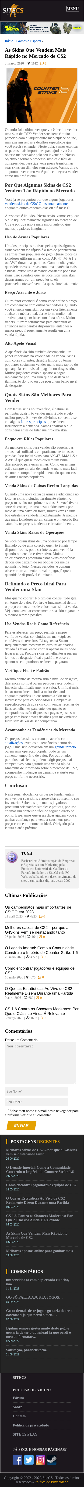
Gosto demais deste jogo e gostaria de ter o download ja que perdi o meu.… (39, 1313)
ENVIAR (21, 1125)
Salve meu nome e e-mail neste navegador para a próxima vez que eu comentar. (42, 1113)
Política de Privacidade (51, 1482)
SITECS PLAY (25, 1434)
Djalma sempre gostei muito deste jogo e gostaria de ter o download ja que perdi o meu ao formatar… (38, 1332)
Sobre (17, 1407)
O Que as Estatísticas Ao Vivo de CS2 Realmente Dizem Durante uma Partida (39, 991)
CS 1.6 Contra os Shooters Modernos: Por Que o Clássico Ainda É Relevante (42, 1011)
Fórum (18, 1398)
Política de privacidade (31, 1425)
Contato (19, 1416)
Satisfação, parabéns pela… (28, 1350)
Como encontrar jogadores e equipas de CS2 (39, 970)
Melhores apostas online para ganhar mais (39, 1251)
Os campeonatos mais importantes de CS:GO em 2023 (38, 909)
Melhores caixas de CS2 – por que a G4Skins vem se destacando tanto (36, 930)
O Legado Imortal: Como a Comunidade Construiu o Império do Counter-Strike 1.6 (41, 950)
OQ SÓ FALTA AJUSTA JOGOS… (34, 1297)
